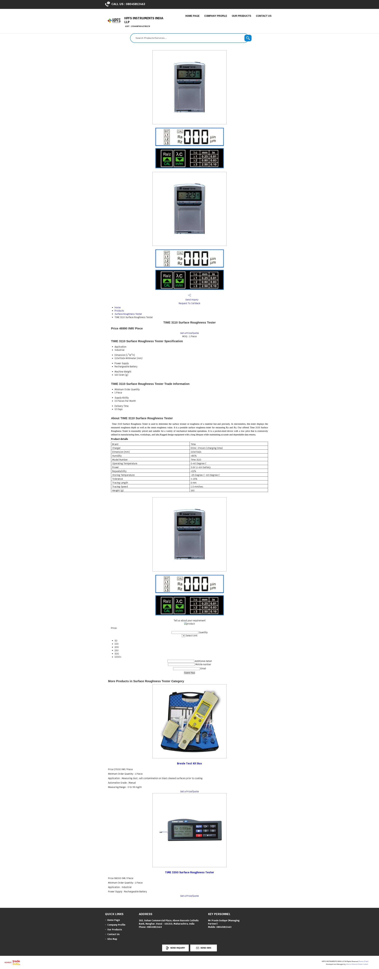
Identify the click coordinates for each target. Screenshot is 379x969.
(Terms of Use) (363, 961)
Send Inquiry (191, 299)
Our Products (241, 16)
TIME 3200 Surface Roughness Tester (189, 872)
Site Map (112, 939)
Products (119, 310)
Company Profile (215, 16)
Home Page (192, 16)
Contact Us (264, 16)
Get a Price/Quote (189, 333)
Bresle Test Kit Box (189, 763)
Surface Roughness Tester (128, 314)
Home (118, 307)
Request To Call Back (189, 303)
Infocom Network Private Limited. (357, 964)
